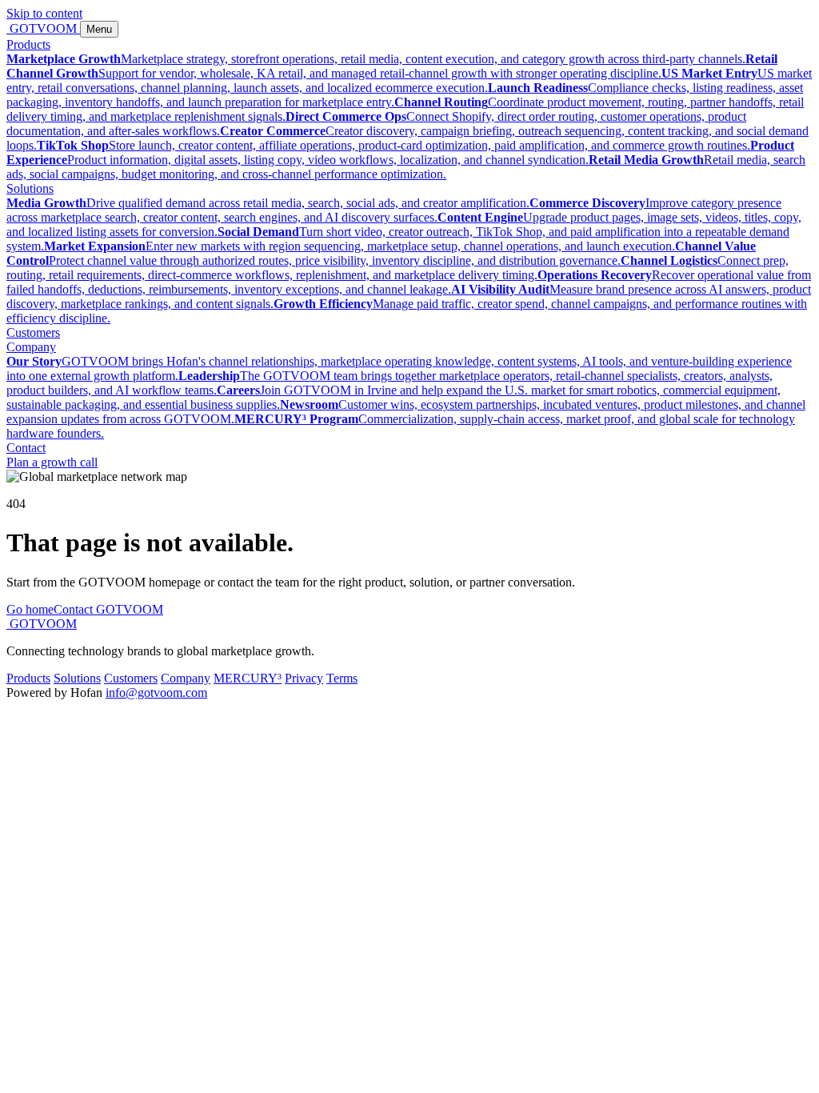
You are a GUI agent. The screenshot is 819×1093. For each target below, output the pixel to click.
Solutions (30, 188)
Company (31, 347)
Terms (342, 678)
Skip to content (44, 13)
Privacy (304, 678)
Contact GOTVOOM (108, 609)
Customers (33, 332)
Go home (30, 609)
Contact (26, 447)
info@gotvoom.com (156, 692)
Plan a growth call (52, 462)
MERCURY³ (248, 678)
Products (28, 44)
